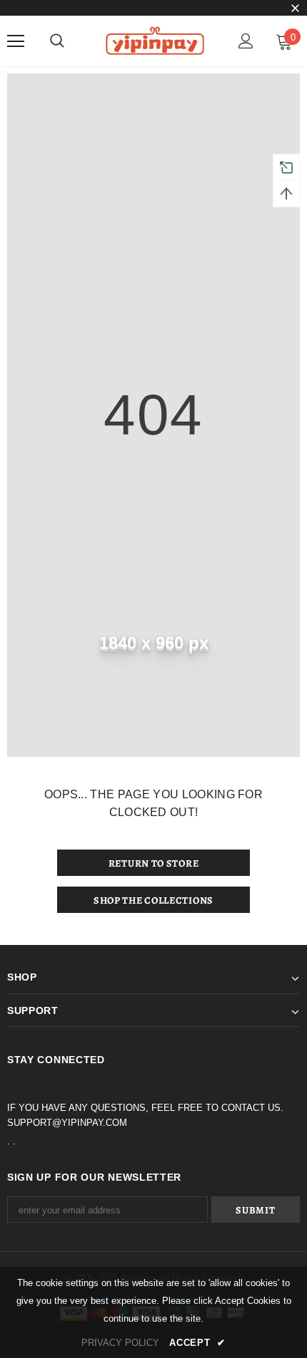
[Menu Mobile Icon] (15, 41)
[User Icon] (245, 40)
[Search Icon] (57, 41)
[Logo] (153, 40)
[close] (295, 9)
